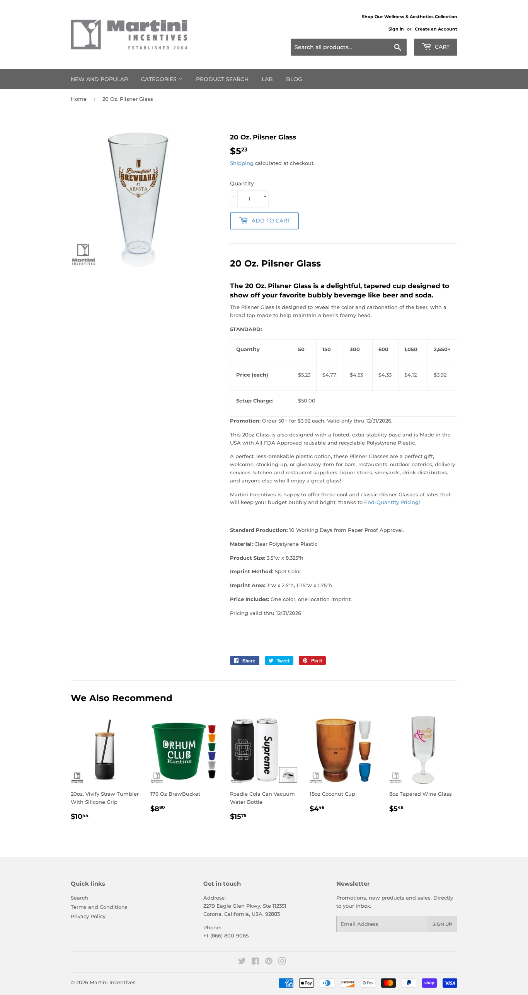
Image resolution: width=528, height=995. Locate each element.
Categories (159, 79)
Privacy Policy (88, 916)
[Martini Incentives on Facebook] (255, 962)
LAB (267, 79)
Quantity (242, 183)
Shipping (242, 163)
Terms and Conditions (99, 907)
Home (79, 99)
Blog (294, 79)
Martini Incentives (113, 982)
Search (79, 898)
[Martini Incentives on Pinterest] (269, 962)
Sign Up (442, 924)
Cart (441, 46)
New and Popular (99, 79)
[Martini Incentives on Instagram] (282, 962)
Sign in (396, 29)
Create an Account (436, 29)
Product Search (222, 79)
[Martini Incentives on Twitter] (242, 962)
